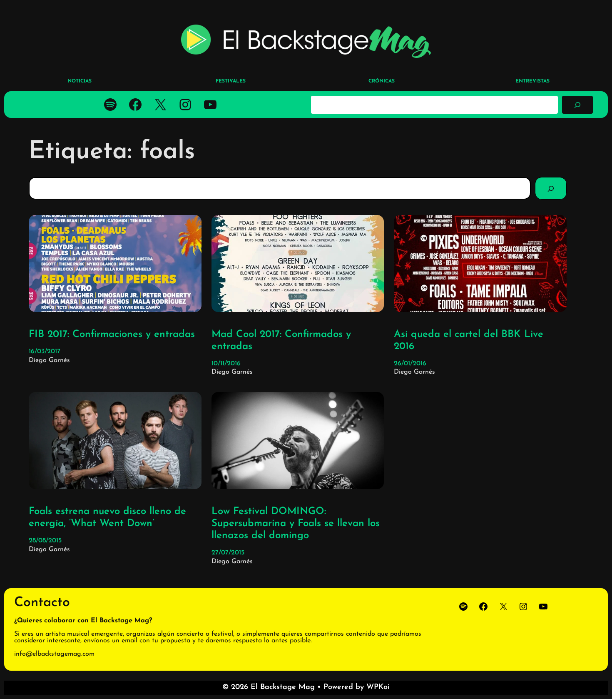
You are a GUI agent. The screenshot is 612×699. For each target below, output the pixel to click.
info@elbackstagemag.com (54, 654)
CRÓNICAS (381, 81)
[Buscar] (577, 104)
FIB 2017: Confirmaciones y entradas (112, 335)
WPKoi (378, 687)
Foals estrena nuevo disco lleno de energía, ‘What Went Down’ (107, 518)
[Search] (551, 188)
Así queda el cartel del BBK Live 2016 (468, 341)
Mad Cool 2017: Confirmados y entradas (281, 341)
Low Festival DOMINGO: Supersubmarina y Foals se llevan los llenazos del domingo (295, 524)
